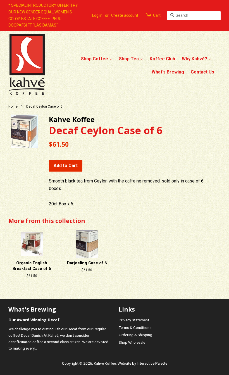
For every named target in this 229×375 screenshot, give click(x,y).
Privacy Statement (134, 320)
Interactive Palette (152, 363)
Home (13, 106)
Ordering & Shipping (135, 335)
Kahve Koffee (105, 363)
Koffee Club (162, 58)
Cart (157, 15)
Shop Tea (129, 58)
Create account (124, 15)
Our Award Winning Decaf (33, 319)
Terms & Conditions (135, 327)
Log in (97, 15)
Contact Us (202, 72)
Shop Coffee (95, 58)
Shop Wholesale (132, 342)
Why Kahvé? (195, 58)
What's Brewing (168, 72)
